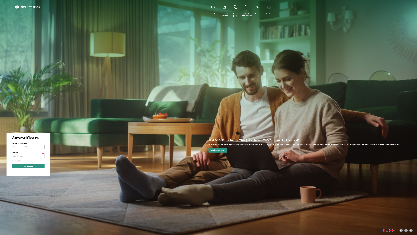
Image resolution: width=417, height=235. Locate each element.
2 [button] (210, 137)
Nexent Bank (27, 7)
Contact (269, 14)
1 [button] (209, 137)
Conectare (28, 166)
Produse (258, 14)
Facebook (406, 230)
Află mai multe (217, 150)
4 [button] (213, 137)
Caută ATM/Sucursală (247, 14)
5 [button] (215, 137)
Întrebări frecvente (224, 14)
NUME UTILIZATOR (19, 143)
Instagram (411, 230)
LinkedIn (401, 230)
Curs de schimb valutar (236, 15)
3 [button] (212, 137)
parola (15, 152)
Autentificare (213, 14)
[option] (308, 146)
